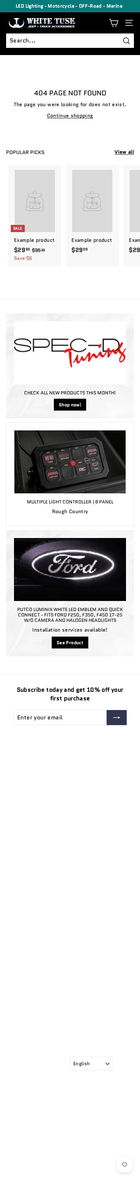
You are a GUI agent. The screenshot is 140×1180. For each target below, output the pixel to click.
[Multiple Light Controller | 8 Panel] (70, 461)
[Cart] (113, 22)
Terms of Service (25, 965)
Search (14, 945)
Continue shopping (70, 115)
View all (124, 151)
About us (16, 955)
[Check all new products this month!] (70, 353)
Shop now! (70, 405)
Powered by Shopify (29, 1165)
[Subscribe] (117, 717)
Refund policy (22, 975)
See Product (70, 642)
